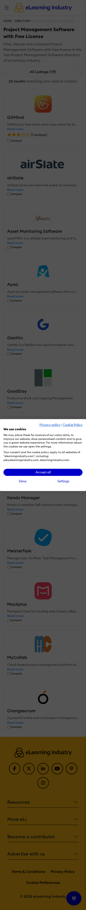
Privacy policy (49, 425)
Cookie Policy (73, 425)
